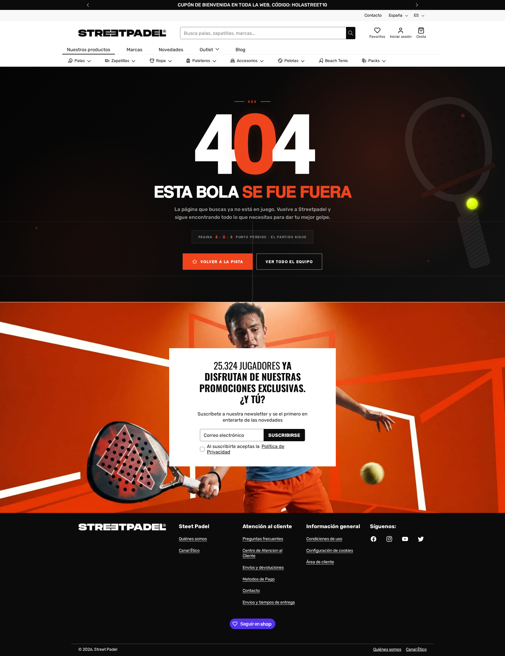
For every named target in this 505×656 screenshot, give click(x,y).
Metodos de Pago (259, 579)
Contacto (373, 15)
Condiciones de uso (324, 538)
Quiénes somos (193, 538)
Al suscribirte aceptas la (245, 449)
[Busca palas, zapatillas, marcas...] (350, 33)
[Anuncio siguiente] (417, 5)
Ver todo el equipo (289, 261)
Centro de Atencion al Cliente (262, 553)
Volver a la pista (221, 261)
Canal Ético (189, 550)
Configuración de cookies (329, 550)
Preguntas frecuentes (263, 538)
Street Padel (105, 649)
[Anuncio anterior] (88, 5)
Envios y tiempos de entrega (269, 602)
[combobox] (267, 33)
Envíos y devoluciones (263, 567)
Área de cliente (320, 561)
